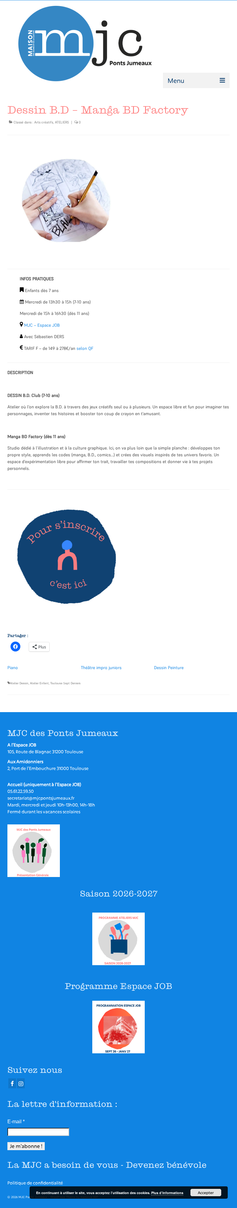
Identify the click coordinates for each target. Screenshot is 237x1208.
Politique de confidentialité (35, 1183)
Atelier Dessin (19, 683)
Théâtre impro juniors (101, 667)
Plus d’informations (167, 1192)
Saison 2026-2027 (118, 893)
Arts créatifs (43, 122)
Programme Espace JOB (118, 986)
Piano (12, 667)
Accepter (206, 1192)
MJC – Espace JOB (42, 325)
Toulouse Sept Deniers (65, 683)
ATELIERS (62, 122)
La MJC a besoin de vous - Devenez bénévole (106, 1165)
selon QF (85, 348)
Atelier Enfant (39, 683)
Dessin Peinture (169, 667)
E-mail (16, 1121)
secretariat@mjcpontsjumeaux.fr (40, 798)
